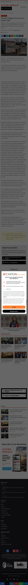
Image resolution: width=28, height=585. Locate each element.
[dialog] (14, 292)
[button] (14, 289)
